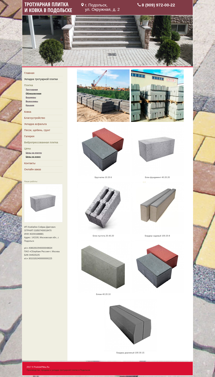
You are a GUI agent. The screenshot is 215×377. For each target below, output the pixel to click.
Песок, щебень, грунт (37, 130)
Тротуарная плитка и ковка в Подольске (48, 7)
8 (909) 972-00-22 (158, 5)
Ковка (27, 111)
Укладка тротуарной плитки (41, 79)
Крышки (30, 105)
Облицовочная (33, 93)
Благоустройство (34, 117)
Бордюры (31, 97)
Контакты (29, 163)
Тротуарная (32, 89)
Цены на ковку (33, 157)
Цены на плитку (34, 153)
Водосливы (32, 101)
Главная (29, 73)
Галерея (29, 136)
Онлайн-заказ (32, 169)
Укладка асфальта (35, 124)
